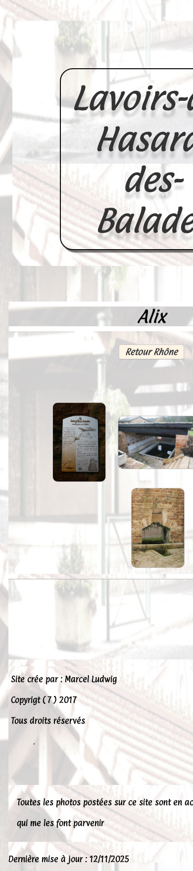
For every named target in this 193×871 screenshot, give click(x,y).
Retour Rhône (151, 352)
